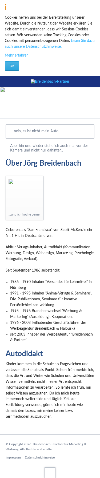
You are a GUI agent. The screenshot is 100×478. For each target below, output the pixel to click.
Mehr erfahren (17, 55)
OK (12, 65)
